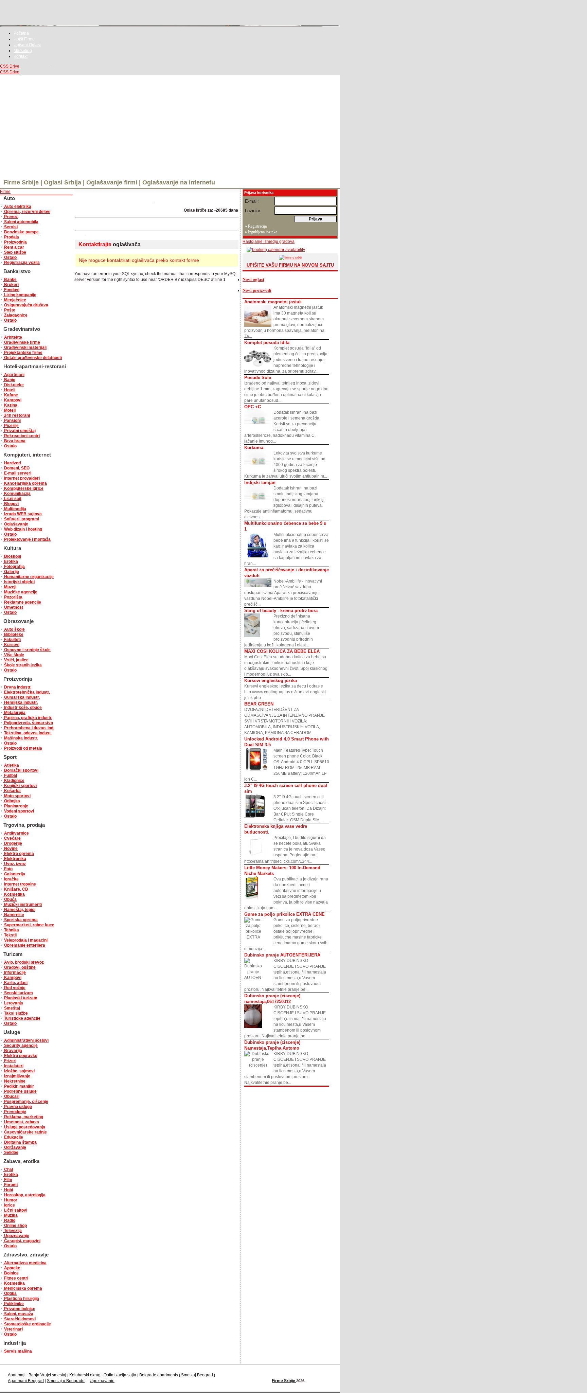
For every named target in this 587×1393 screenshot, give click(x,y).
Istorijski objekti (19, 581)
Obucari (11, 1096)
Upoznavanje (16, 1235)
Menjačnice (14, 300)
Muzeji (9, 587)
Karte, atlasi (15, 982)
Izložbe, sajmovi (19, 1071)
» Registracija (256, 226)
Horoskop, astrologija (24, 1195)
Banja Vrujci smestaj (47, 1375)
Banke (10, 279)
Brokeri (11, 284)
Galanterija (14, 874)
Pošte (9, 310)
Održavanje (14, 1147)
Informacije (14, 972)
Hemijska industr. (20, 702)
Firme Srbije (284, 1380)
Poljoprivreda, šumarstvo (28, 722)
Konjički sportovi (20, 785)
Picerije (11, 425)
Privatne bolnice (19, 1308)
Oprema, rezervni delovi (26, 211)
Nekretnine (14, 1081)
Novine (10, 848)
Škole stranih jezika (22, 665)
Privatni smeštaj (19, 430)
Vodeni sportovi (18, 811)
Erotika (10, 561)
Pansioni (12, 420)
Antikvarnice (16, 833)
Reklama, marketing (23, 1116)
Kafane (10, 395)
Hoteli (9, 390)
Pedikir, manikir (18, 1086)
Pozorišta (12, 597)
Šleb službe (14, 252)
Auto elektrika (17, 206)
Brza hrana (14, 441)
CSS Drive (9, 66)
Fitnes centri (15, 1278)
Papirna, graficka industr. (27, 717)
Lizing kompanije (19, 294)
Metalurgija (14, 712)
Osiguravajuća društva (25, 305)
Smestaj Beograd (197, 1375)
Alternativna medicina (25, 1263)
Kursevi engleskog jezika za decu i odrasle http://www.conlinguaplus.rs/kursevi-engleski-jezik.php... (285, 689)
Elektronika (14, 858)
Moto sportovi (17, 795)
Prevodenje (14, 1111)
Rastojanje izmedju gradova (269, 241)
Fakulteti (12, 639)
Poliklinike (13, 1303)
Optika (10, 1293)
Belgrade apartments (158, 1375)
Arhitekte (12, 337)
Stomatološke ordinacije (27, 1324)
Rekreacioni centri (21, 435)
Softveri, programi (21, 519)
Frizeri (9, 1060)
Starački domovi (19, 1319)
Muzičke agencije (20, 592)
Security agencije (20, 1045)
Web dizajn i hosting (22, 529)
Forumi (10, 1184)
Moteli (9, 410)
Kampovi (12, 400)
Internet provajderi (21, 478)
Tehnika (11, 930)
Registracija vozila (21, 262)
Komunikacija (17, 493)
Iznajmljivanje (16, 1076)
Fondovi (11, 289)
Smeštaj (11, 1008)
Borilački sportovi (20, 770)
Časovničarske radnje (25, 1132)
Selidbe (10, 1152)
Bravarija (12, 1050)
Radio (9, 1220)
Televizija (12, 1230)
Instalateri (13, 1066)
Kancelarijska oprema (25, 483)
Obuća (10, 899)
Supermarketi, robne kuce (28, 925)
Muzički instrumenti (22, 904)
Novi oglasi (253, 279)
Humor (10, 1200)
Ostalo (10, 257)
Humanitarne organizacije (28, 576)
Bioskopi (12, 556)
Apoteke (11, 1268)
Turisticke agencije (21, 1018)
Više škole (13, 655)
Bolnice (11, 1273)
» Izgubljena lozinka (261, 232)
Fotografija (14, 566)
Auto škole (14, 629)
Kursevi (11, 644)
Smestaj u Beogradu (66, 1380)
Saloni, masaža (18, 1313)
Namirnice (13, 914)
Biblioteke (13, 634)
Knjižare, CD (15, 889)
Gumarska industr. (21, 697)
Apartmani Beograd (26, 1380)
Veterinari (13, 1329)
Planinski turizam (20, 998)
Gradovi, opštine (19, 967)
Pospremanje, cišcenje (25, 1101)
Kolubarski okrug (85, 1375)
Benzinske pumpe (21, 232)
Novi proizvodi (257, 290)
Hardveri (12, 463)
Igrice (9, 1205)
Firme (5, 191)
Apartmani (13, 374)
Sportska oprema (20, 919)
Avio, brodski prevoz (23, 962)
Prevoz (10, 216)
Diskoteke (13, 384)
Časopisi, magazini (21, 1240)
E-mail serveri (17, 473)
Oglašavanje (15, 524)
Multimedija (14, 508)
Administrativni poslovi (26, 1040)
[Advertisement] (170, 126)
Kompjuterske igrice (23, 488)
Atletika (11, 765)
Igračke (11, 879)
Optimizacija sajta (120, 1375)
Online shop (15, 1225)
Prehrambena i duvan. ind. (28, 728)
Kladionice (13, 780)
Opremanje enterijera (24, 945)
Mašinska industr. (20, 738)
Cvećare (12, 838)
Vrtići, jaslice (16, 660)
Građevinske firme (21, 342)
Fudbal (10, 775)
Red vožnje (14, 987)
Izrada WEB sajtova (22, 514)
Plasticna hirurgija (21, 1298)
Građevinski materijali (25, 347)
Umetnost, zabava (21, 1122)
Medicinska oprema (22, 1288)
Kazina (10, 405)
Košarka (12, 790)
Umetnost (13, 607)
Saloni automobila (20, 221)
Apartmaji (16, 1375)
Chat (8, 1169)
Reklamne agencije (22, 602)
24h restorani (16, 415)
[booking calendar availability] (274, 249)
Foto (8, 869)
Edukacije (13, 1137)
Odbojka (11, 801)
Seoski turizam (18, 992)
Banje (9, 379)
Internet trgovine (19, 884)
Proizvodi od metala (22, 748)
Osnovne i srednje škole (27, 649)
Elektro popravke (20, 1055)
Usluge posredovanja (24, 1127)
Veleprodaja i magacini (25, 940)
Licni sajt (12, 498)
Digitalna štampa (20, 1142)
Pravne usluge (17, 1106)
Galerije (11, 571)
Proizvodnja (15, 242)
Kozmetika (14, 894)
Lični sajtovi (15, 1210)
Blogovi (11, 503)
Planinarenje (15, 806)
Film (7, 1179)
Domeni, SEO (16, 468)
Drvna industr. (17, 687)
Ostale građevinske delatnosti (32, 357)
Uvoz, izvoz (14, 863)
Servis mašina (17, 1351)
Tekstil (10, 935)
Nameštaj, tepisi (19, 909)
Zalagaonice (15, 315)
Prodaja (11, 237)
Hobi (8, 1189)
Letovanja (13, 1003)
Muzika (10, 1215)
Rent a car (13, 247)
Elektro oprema (18, 853)
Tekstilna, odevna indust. (27, 733)
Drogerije (12, 843)
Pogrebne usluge (20, 1091)
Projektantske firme (22, 352)
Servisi (10, 227)
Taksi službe (15, 1013)
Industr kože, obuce (22, 707)
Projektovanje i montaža (27, 539)
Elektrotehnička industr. (26, 692)
